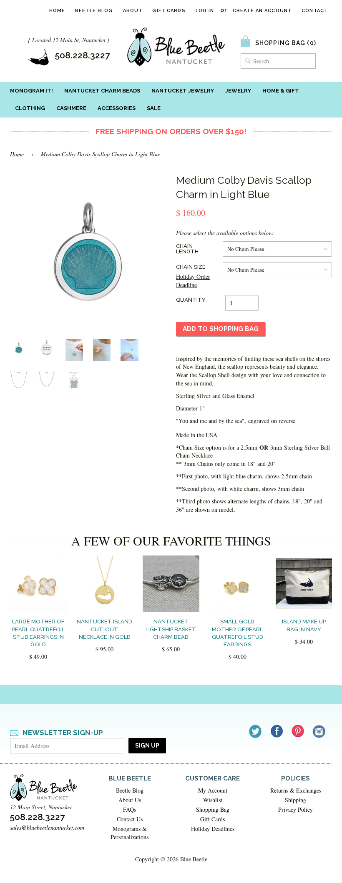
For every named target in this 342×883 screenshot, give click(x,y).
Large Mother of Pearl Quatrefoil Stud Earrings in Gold (38, 633)
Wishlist (212, 800)
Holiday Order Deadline (193, 281)
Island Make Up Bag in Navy (304, 625)
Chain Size (191, 267)
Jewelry (238, 91)
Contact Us (130, 819)
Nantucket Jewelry (182, 91)
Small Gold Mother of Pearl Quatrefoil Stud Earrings (237, 633)
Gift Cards (168, 10)
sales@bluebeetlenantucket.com (47, 827)
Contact (315, 10)
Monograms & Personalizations (129, 833)
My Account (212, 790)
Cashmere (71, 108)
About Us (129, 800)
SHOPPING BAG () (285, 43)
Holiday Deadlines (212, 829)
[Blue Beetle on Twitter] (256, 731)
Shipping (295, 800)
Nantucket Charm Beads (102, 91)
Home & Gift (280, 91)
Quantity (191, 300)
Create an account (262, 10)
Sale (154, 108)
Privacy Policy (295, 809)
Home (57, 10)
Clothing (30, 108)
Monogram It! (31, 91)
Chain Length (187, 249)
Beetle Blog (94, 10)
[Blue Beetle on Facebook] (277, 731)
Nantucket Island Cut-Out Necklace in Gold (104, 629)
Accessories (117, 108)
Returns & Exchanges (295, 790)
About (133, 10)
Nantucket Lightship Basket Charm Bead (171, 629)
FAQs (129, 809)
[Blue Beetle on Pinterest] (298, 731)
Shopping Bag (212, 809)
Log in (205, 10)
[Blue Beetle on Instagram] (319, 731)
